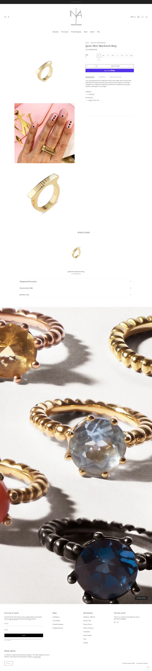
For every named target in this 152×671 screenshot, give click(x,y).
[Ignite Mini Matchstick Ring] (76, 253)
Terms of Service (88, 628)
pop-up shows (13, 619)
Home (87, 43)
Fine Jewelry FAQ (26, 288)
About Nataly (87, 635)
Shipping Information (28, 281)
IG (123, 617)
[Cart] (147, 17)
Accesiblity (86, 632)
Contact (85, 643)
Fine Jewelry (56, 621)
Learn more (37, 657)
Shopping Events (58, 628)
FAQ (84, 639)
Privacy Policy (32, 639)
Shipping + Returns (89, 617)
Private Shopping (58, 624)
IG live (29, 619)
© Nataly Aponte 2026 (128, 663)
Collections (56, 617)
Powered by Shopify (142, 663)
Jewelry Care (24, 295)
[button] (142, 17)
